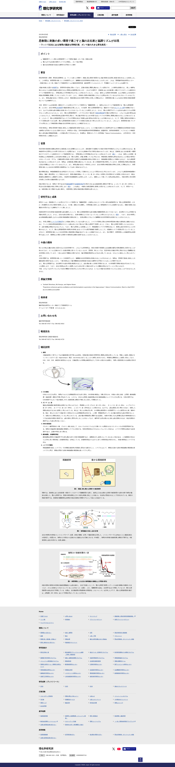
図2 (69, 186)
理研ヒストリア (119, 702)
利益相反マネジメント (71, 642)
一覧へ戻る (123, 34)
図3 (117, 214)
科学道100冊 (93, 702)
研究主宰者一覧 (44, 652)
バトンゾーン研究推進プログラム (49, 661)
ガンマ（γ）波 (120, 107)
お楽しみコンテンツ (95, 699)
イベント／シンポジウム (121, 696)
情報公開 (67, 639)
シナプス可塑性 (57, 221)
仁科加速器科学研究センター (73, 676)
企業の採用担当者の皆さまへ (48, 724)
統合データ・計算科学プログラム (99, 652)
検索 (132, 8)
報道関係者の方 (92, 1)
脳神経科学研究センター (47, 673)
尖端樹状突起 (80, 184)
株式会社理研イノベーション (48, 721)
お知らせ (92, 696)
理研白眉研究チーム (120, 661)
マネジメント (118, 636)
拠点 (66, 636)
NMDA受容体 (100, 113)
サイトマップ (93, 616)
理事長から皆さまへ (45, 632)
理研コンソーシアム (95, 721)
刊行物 (42, 699)
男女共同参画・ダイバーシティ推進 (124, 639)
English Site (62, 1)
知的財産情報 (44, 716)
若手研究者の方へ (70, 734)
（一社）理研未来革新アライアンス (124, 721)
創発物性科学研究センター (122, 673)
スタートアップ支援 (70, 721)
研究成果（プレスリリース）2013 (73, 20)
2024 (91, 686)
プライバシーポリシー (96, 619)
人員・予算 (93, 636)
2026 (41, 686)
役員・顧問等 (68, 632)
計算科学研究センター (96, 664)
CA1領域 (59, 107)
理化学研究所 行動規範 (121, 632)
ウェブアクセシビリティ (47, 622)
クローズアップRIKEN (46, 696)
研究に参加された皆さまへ (47, 642)
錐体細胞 (70, 184)
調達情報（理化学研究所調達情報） (124, 616)
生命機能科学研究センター (122, 670)
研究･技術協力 (94, 716)
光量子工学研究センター (47, 676)
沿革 (91, 632)
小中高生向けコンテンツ (126, 1)
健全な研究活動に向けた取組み (98, 639)
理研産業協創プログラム (121, 658)
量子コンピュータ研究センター (123, 664)
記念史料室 (43, 706)
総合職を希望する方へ (96, 734)
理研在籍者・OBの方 (107, 1)
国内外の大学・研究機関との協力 (74, 724)
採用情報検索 (44, 734)
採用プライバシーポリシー (122, 619)
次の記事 (133, 34)
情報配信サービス (70, 699)
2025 (66, 686)
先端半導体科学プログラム (97, 658)
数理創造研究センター (71, 664)
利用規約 (67, 619)
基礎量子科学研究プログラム (48, 658)
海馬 (55, 87)
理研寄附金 (79, 1)
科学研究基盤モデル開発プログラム (124, 652)
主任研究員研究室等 (95, 661)
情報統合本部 (68, 670)
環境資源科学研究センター (97, 673)
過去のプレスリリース (121, 686)
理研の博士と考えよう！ (71, 696)
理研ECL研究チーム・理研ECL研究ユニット (50, 665)
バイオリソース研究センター (73, 673)
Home (40, 20)
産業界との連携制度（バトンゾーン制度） (75, 717)
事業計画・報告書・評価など (48, 639)
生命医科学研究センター (96, 670)
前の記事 (113, 34)
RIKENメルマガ (104, 8)
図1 (114, 154)
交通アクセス (42, 1)
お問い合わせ (52, 1)
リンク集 (42, 619)
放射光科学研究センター (96, 676)
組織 (41, 636)
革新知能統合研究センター (47, 670)
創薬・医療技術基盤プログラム (73, 658)
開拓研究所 (68, 661)
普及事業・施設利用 (120, 716)
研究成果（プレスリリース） (53, 20)
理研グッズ (43, 702)
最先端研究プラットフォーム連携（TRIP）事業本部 (74, 653)
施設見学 (67, 702)
